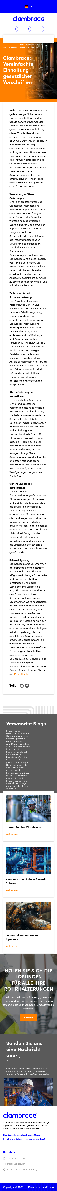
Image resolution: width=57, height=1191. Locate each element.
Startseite (7, 47)
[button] (28, 38)
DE (30, 6)
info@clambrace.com (16, 1163)
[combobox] (28, 6)
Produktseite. (21, 674)
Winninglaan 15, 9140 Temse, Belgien (23, 1169)
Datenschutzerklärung (41, 1187)
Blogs (14, 47)
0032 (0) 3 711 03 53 (16, 1158)
